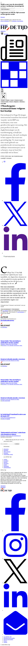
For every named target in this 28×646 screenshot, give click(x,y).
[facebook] (15, 530)
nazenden (6, 453)
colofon (5, 459)
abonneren (6, 449)
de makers (6, 460)
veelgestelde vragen (8, 454)
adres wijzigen (7, 451)
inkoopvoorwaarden (8, 639)
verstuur (17, 443)
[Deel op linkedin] (15, 253)
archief (5, 464)
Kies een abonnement (6, 309)
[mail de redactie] (15, 634)
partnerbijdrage (7, 467)
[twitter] (15, 582)
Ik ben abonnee (15, 309)
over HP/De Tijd (7, 636)
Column (3, 103)
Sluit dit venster (4, 25)
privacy (5, 640)
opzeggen (6, 450)
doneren (5, 462)
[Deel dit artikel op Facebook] (15, 200)
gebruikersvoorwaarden (9, 638)
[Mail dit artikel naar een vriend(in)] (4, 162)
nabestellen (6, 466)
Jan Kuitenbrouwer (7, 320)
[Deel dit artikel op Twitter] (15, 225)
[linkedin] (15, 610)
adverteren (6, 463)
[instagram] (15, 558)
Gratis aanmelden (5, 9)
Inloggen (3, 17)
